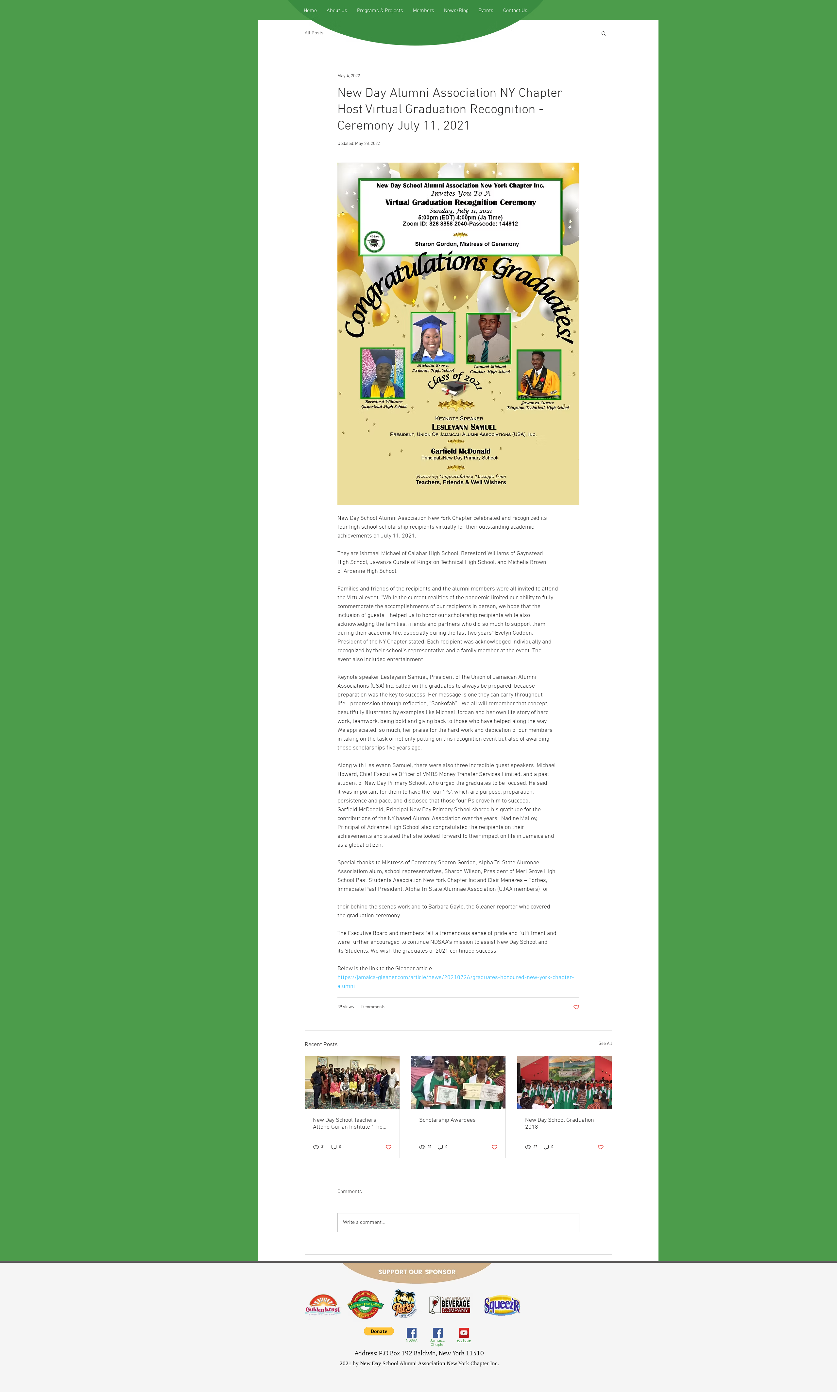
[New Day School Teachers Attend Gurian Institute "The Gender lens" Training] (352, 1082)
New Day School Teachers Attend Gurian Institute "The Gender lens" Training (348, 1124)
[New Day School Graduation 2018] (564, 1082)
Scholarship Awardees (447, 1120)
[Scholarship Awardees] (458, 1082)
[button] (604, 33)
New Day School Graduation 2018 (559, 1124)
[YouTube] (464, 1333)
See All (605, 1044)
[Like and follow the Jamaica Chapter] (438, 1333)
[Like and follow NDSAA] (412, 1333)
